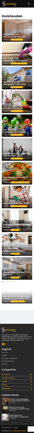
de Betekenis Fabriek (19, 431)
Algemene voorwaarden (9, 358)
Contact (4, 355)
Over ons (5, 352)
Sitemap (4, 364)
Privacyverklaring (8, 361)
